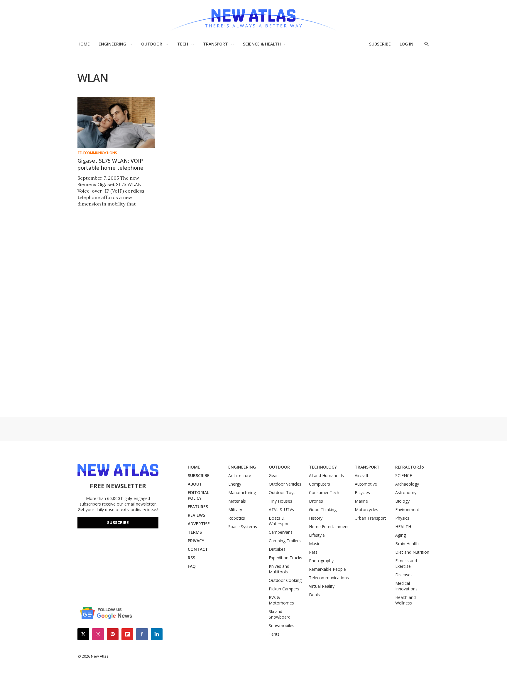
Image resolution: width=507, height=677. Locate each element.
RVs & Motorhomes (281, 600)
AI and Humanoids (326, 475)
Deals (314, 594)
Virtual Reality (321, 586)
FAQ (192, 566)
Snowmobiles (281, 625)
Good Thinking (323, 509)
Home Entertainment (329, 526)
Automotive (366, 484)
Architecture (239, 475)
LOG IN (406, 44)
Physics (402, 518)
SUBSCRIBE (380, 44)
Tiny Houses (280, 501)
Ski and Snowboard (279, 614)
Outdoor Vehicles (285, 484)
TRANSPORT (215, 44)
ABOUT (195, 484)
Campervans (281, 532)
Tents (274, 634)
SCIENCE (403, 475)
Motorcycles (366, 509)
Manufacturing (242, 492)
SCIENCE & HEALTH (262, 44)
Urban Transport (370, 518)
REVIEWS (196, 515)
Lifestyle (317, 535)
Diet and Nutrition (412, 552)
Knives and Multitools (279, 569)
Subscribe (118, 522)
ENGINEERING (112, 44)
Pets (313, 552)
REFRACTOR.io (409, 467)
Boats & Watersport (279, 520)
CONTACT (198, 549)
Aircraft (362, 475)
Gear (273, 475)
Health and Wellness (405, 600)
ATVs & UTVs (281, 509)
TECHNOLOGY (323, 467)
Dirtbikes (277, 549)
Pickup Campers (284, 589)
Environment (407, 509)
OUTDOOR (151, 44)
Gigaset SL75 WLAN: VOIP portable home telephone (110, 164)
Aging (400, 535)
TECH (182, 44)
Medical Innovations (406, 586)
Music (314, 543)
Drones (316, 501)
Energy (234, 484)
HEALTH (403, 526)
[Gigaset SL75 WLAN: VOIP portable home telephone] (116, 122)
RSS (191, 557)
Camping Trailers (285, 540)
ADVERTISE (199, 523)
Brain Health (407, 543)
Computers (319, 484)
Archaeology (407, 484)
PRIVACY (196, 540)
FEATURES (198, 506)
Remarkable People (327, 569)
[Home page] (253, 17)
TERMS (195, 532)
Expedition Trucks (285, 557)
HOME (83, 44)
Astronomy (405, 492)
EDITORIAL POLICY (198, 495)
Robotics (236, 518)
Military (235, 509)
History (315, 518)
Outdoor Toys (282, 492)
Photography (321, 560)
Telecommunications (97, 153)
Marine (361, 501)
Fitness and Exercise (406, 563)
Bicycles (362, 492)
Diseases (404, 574)
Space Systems (242, 526)
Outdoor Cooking (285, 580)
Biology (402, 501)
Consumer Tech (324, 492)
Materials (237, 501)
